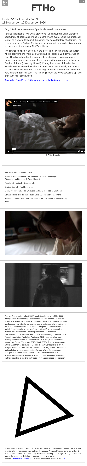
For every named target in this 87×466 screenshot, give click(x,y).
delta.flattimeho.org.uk (22, 459)
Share (81, 1)
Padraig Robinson (20, 19)
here (63, 459)
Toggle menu (5, 3)
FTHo (43, 8)
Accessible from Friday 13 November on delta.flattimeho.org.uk (36, 80)
